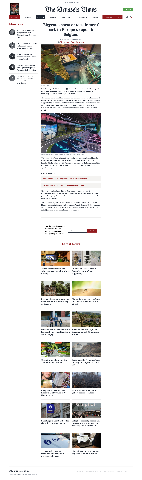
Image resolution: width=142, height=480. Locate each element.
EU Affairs (83, 17)
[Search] (127, 17)
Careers (119, 472)
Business (53, 17)
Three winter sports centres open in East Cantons (63, 185)
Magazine (14, 17)
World (95, 17)
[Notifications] (131, 17)
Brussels (27, 17)
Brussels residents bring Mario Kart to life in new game (65, 179)
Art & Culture (67, 17)
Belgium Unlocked (112, 17)
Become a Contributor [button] (93, 472)
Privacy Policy (109, 472)
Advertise (79, 472)
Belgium (40, 17)
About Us (128, 472)
